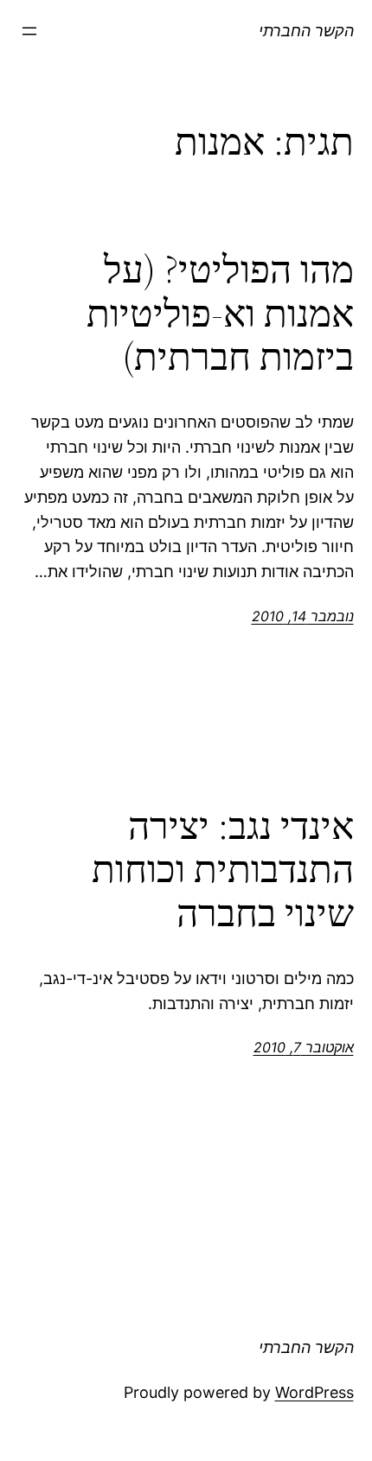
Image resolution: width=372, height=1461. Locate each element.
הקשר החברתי (306, 31)
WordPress (314, 1392)
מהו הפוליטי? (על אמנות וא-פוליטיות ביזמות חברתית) (220, 313)
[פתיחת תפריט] (29, 31)
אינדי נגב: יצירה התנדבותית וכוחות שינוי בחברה (223, 870)
